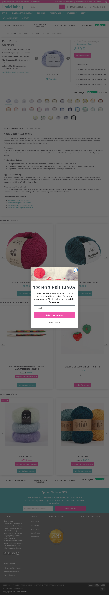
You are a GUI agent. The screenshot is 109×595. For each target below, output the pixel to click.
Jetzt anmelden (54, 315)
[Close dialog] (76, 270)
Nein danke (54, 322)
